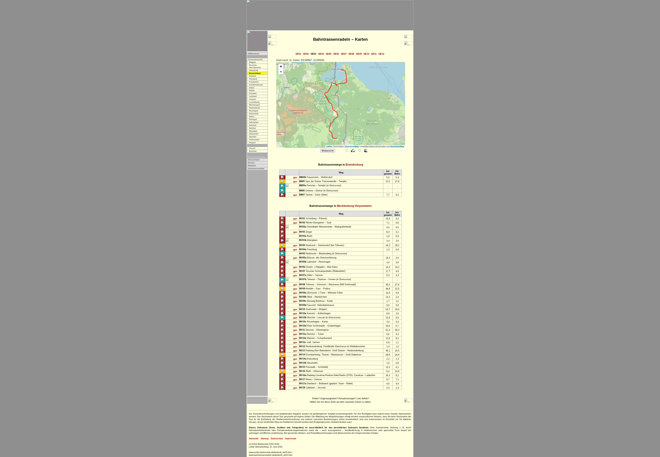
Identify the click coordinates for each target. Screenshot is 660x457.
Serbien (252, 128)
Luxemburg (254, 102)
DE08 (351, 54)
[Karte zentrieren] (282, 177)
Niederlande (254, 108)
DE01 (298, 54)
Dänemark (253, 70)
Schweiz (253, 125)
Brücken (253, 151)
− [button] (281, 72)
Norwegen (253, 111)
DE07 (343, 54)
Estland (252, 76)
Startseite (253, 438)
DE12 (381, 54)
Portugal (253, 119)
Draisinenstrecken (256, 168)
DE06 (336, 54)
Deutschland (254, 160)
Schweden (253, 122)
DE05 (328, 54)
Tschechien (254, 140)
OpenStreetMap (352, 146)
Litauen (252, 99)
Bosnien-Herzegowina (255, 66)
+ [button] (281, 66)
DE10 (366, 54)
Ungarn (252, 143)
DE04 (321, 54)
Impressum (290, 438)
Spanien (252, 137)
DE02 (306, 54)
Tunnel (252, 148)
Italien (252, 90)
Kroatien (253, 93)
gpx (295, 177)
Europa (251, 163)
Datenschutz (277, 438)
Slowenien (253, 134)
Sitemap (265, 438)
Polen (251, 117)
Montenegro (254, 105)
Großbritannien (256, 85)
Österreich (253, 114)
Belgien (252, 62)
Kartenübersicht (255, 59)
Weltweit (252, 166)
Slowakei (253, 131)
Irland (251, 88)
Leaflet (329, 146)
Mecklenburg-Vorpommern (354, 205)
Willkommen (253, 54)
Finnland (253, 79)
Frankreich (254, 82)
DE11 (374, 54)
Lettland (253, 96)
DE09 (359, 54)
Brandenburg (354, 164)
